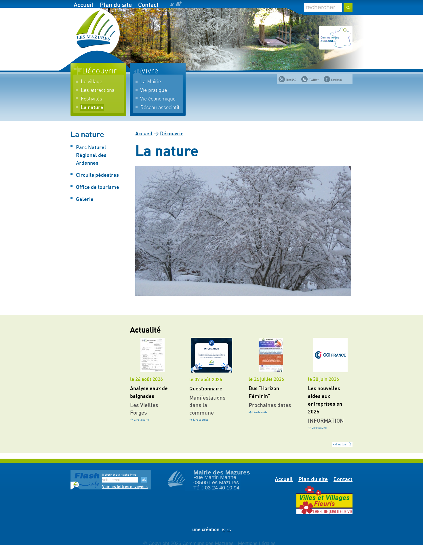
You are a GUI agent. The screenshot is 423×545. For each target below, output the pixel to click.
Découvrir (99, 71)
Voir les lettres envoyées (125, 487)
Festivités (91, 99)
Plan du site (116, 5)
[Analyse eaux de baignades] (152, 355)
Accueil (84, 5)
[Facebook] (333, 79)
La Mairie (150, 81)
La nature (92, 107)
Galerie (85, 199)
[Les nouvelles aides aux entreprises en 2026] (330, 355)
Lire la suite (141, 419)
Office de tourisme (97, 187)
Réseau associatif (159, 107)
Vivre (150, 71)
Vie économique (158, 99)
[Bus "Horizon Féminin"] (271, 355)
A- (172, 4)
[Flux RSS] (287, 79)
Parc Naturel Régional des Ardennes (91, 155)
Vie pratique (153, 90)
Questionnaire (205, 389)
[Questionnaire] (211, 355)
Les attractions (98, 90)
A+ (179, 3)
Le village (91, 81)
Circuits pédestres (97, 175)
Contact (148, 5)
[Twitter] (310, 79)
